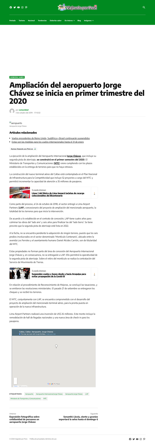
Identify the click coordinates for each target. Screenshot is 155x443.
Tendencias (42, 20)
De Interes (69, 20)
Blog (79, 20)
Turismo (22, 20)
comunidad (23, 110)
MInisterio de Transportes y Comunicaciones (26, 398)
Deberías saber (56, 20)
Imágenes (88, 20)
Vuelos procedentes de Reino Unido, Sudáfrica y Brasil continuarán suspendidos (51, 138)
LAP (86, 394)
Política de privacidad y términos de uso (43, 439)
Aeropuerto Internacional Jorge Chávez (49, 394)
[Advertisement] (77, 50)
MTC (45, 398)
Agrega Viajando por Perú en (22, 149)
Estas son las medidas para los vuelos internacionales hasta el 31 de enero (48, 141)
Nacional (31, 20)
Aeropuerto (29, 394)
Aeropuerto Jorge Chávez (73, 394)
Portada (12, 20)
